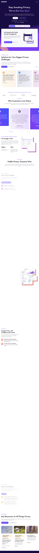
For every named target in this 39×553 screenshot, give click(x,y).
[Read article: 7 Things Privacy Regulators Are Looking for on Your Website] (19, 537)
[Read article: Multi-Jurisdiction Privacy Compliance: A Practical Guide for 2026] (7, 537)
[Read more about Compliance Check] (24, 78)
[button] (37, 67)
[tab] (12, 26)
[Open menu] (37, 2)
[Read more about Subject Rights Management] (8, 78)
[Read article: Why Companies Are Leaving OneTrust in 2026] (32, 537)
